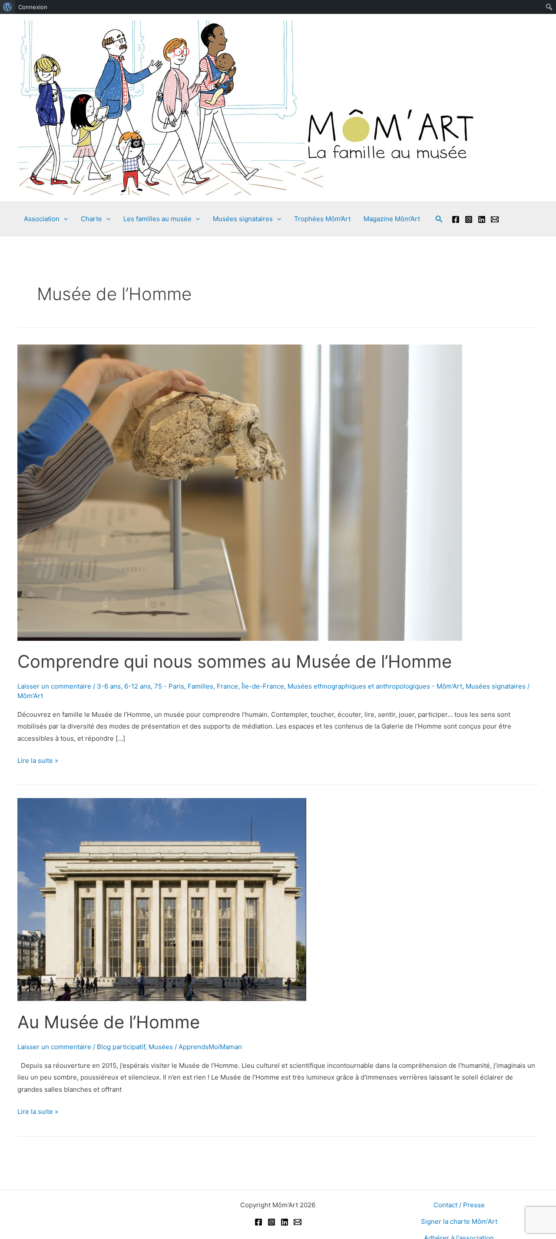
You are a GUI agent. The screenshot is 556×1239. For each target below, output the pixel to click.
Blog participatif (121, 1047)
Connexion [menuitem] (32, 6)
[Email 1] (495, 219)
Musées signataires (496, 686)
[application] (64, 219)
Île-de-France (263, 686)
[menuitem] (7, 7)
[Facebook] (456, 219)
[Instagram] (469, 219)
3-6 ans (109, 686)
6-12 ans (137, 686)
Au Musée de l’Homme (108, 1022)
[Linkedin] (482, 219)
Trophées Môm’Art (322, 219)
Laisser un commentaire (54, 686)
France (227, 686)
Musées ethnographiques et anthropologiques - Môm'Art (375, 686)
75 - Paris (169, 686)
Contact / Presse (459, 1205)
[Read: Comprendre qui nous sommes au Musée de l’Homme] (239, 492)
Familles (200, 686)
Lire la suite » (37, 761)
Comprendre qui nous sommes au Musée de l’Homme (234, 661)
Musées (161, 1047)
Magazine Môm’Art (392, 219)
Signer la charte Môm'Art (459, 1221)
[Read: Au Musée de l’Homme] (161, 899)
